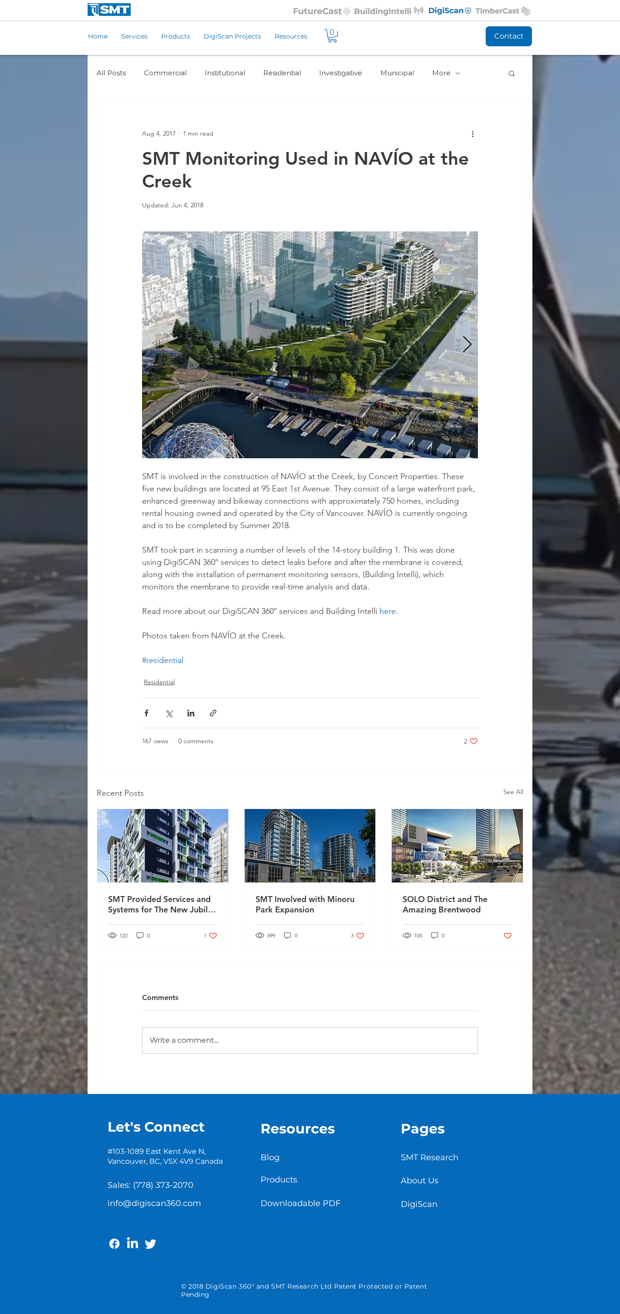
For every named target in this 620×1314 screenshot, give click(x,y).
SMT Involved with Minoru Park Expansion (305, 904)
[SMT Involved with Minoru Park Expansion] (310, 846)
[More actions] (472, 133)
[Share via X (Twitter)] (168, 713)
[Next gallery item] (467, 345)
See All (513, 792)
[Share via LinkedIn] (191, 713)
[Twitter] (150, 1243)
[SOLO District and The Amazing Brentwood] (457, 846)
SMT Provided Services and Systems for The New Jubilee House (162, 904)
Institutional (225, 73)
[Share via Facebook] (146, 713)
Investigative (340, 73)
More (441, 73)
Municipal (397, 73)
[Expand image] (310, 344)
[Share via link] (213, 713)
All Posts (111, 73)
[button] (332, 35)
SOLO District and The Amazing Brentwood (445, 904)
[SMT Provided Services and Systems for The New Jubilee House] (162, 846)
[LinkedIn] (132, 1243)
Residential (282, 73)
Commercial (165, 73)
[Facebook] (114, 1243)
